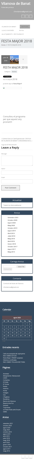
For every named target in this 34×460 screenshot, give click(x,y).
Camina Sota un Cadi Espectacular (13, 139)
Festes (5, 386)
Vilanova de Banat (9, 26)
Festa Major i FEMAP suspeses (13, 358)
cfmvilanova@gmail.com (23, 11)
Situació (5, 405)
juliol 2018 (11, 236)
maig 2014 (11, 252)
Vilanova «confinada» (10, 360)
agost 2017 (12, 249)
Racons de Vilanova (9, 401)
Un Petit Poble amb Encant (11, 410)
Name (3, 168)
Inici (4, 395)
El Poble (5, 382)
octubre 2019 (12, 228)
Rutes (21, 30)
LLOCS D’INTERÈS (8, 30)
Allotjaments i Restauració (13, 34)
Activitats (6, 374)
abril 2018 (11, 241)
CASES (5, 378)
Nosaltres (6, 399)
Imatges (5, 393)
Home (3, 45)
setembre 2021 (13, 217)
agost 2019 (12, 231)
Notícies (25, 26)
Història (5, 388)
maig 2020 (11, 225)
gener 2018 (12, 244)
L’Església (6, 397)
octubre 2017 (12, 246)
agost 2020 (12, 223)
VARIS (5, 412)
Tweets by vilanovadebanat (12, 205)
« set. (3, 341)
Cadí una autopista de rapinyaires (14, 354)
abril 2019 (11, 233)
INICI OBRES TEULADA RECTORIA (14, 362)
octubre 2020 (12, 220)
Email (3, 177)
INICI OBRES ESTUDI (10, 356)
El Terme (6, 384)
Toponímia (6, 407)
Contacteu (6, 380)
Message (4, 154)
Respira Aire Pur (8, 403)
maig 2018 (11, 239)
